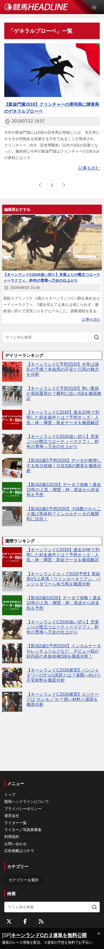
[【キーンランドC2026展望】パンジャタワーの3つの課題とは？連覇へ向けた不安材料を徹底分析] (12, 678)
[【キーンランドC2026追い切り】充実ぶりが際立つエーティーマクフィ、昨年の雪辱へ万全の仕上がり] (12, 444)
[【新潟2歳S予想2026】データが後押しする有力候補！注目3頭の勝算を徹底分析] (12, 468)
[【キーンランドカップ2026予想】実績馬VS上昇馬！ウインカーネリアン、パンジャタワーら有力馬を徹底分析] (12, 581)
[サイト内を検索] (96, 337)
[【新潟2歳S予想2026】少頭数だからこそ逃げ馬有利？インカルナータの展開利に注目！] (12, 516)
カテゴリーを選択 (24, 880)
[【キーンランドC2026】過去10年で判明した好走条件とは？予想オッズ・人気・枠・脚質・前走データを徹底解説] (12, 420)
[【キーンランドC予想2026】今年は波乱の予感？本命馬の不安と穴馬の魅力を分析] (12, 372)
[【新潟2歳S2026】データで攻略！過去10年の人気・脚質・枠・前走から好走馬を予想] (12, 492)
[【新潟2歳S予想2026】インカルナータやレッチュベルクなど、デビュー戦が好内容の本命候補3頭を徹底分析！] (12, 653)
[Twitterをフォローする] (9, 921)
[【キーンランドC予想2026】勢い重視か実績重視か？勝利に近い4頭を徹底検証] (12, 396)
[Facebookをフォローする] (25, 921)
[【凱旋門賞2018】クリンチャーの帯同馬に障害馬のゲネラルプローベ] (52, 70)
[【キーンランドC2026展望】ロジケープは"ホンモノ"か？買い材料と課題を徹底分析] (12, 702)
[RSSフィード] (41, 921)
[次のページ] (64, 185)
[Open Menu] (96, 7)
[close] (98, 933)
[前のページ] (40, 185)
